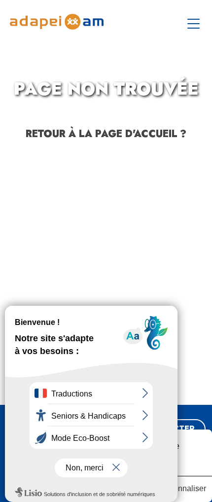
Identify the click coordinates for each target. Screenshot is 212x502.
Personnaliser (181, 488)
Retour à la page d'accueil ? (106, 134)
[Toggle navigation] (194, 21)
